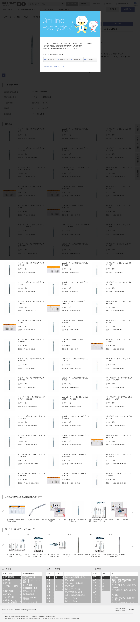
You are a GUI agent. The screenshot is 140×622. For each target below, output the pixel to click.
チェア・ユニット (29, 577)
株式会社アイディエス (72, 589)
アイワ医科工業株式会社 (73, 592)
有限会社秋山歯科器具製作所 (75, 595)
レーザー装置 (27, 585)
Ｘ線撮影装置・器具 (30, 588)
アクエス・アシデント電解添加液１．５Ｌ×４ (123, 599)
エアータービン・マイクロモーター (31, 581)
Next (132, 511)
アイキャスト (69, 580)
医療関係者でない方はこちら (54, 66)
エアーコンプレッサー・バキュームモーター (31, 603)
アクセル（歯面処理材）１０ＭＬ (123, 603)
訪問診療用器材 (28, 594)
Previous (3, 511)
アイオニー (115, 577)
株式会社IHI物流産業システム (75, 577)
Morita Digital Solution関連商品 (31, 598)
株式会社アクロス (71, 598)
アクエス (115, 595)
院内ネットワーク (29, 591)
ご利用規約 (131, 609)
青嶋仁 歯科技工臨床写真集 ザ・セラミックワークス (124, 581)
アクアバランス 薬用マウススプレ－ (124, 591)
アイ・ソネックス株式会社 (74, 583)
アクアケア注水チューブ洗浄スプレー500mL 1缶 (124, 586)
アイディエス (69, 586)
